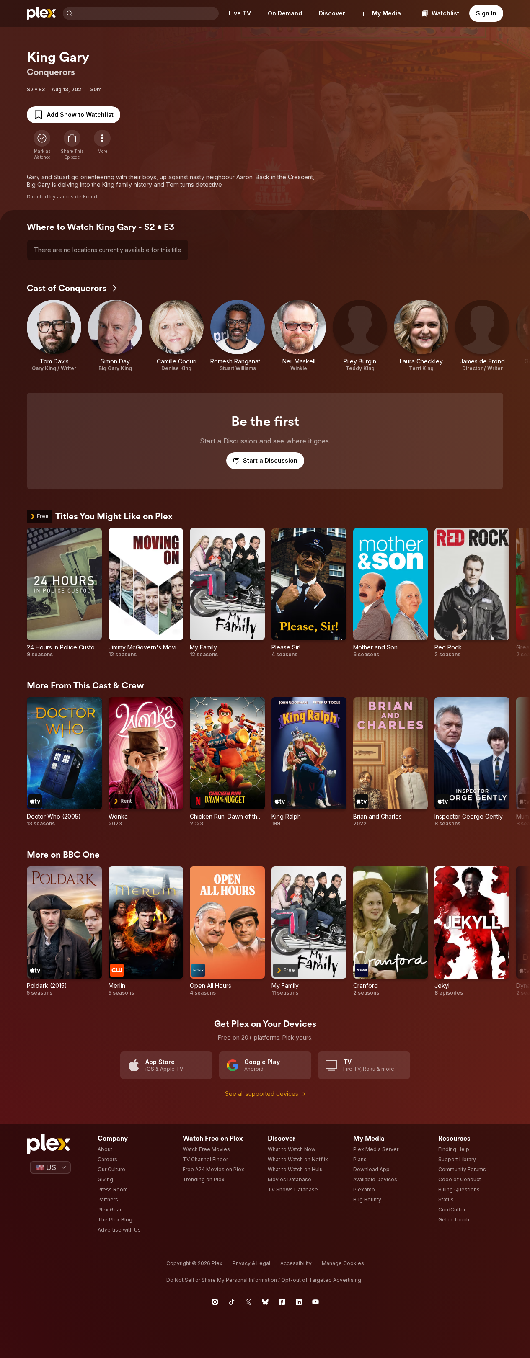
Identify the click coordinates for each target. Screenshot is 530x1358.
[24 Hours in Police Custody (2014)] (64, 593)
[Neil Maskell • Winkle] (298, 336)
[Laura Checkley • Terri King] (421, 336)
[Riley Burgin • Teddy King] (360, 336)
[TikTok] (231, 1302)
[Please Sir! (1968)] (308, 593)
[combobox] (147, 13)
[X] (248, 1302)
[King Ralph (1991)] (308, 762)
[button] (72, 145)
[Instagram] (215, 1302)
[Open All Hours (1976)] (227, 931)
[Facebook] (282, 1302)
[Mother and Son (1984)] (390, 593)
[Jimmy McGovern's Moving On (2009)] (146, 593)
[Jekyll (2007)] (471, 931)
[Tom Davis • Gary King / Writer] (54, 336)
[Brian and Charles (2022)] (390, 762)
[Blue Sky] (265, 1302)
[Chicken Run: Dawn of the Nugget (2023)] (227, 762)
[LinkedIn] (298, 1302)
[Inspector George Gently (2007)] (471, 762)
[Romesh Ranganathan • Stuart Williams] (237, 336)
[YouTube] (315, 1302)
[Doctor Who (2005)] (64, 762)
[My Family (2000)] (227, 593)
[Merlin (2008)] (146, 931)
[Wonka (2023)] (146, 762)
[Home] (41, 13)
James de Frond (77, 196)
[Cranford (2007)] (390, 931)
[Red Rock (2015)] (471, 593)
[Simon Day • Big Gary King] (115, 336)
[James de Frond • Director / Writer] (482, 336)
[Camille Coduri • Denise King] (176, 336)
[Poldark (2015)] (64, 931)
